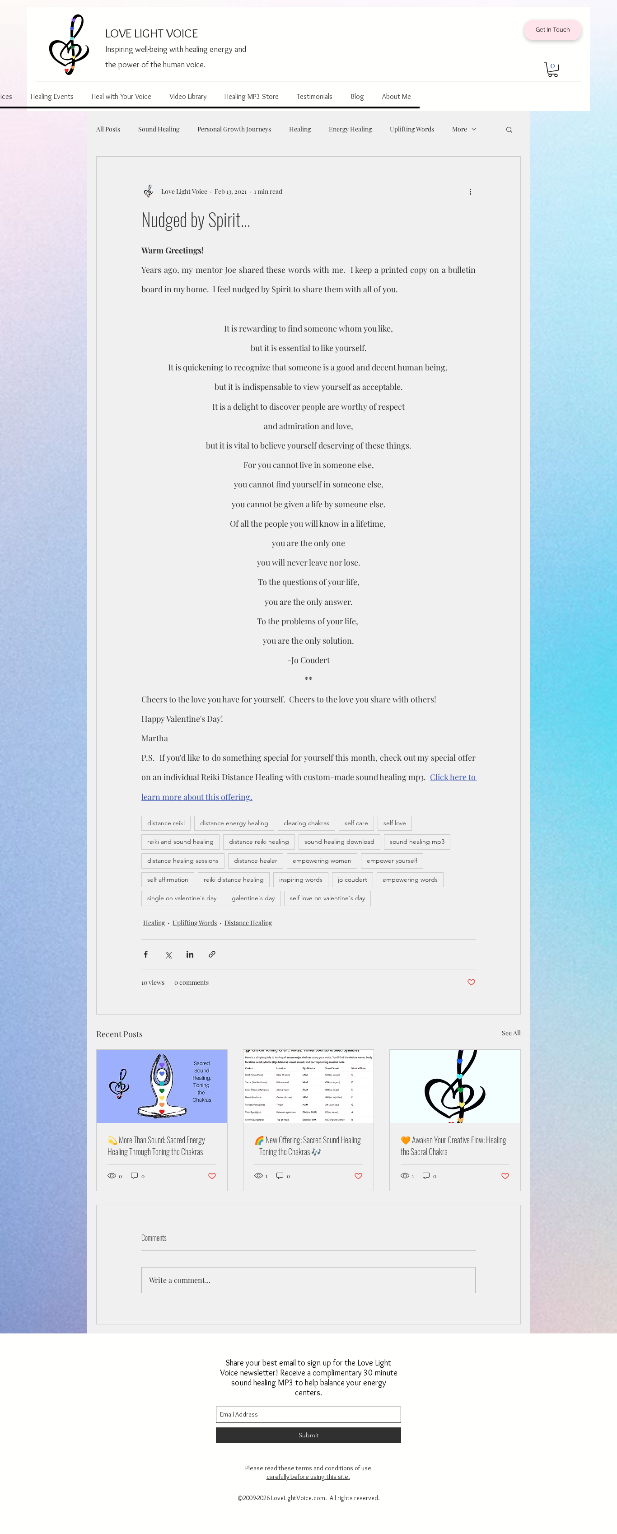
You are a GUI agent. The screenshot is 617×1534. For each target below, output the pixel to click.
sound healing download (339, 841)
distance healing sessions (183, 860)
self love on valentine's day (327, 898)
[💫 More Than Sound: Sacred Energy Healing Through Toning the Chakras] (162, 1086)
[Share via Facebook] (145, 954)
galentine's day (253, 898)
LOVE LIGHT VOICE (151, 33)
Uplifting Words (412, 129)
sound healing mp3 (417, 841)
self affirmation (167, 879)
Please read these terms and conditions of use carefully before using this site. (308, 1472)
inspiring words (301, 879)
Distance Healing (248, 922)
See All (511, 1033)
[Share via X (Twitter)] (168, 954)
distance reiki (166, 823)
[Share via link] (212, 954)
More (459, 129)
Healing (300, 129)
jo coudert (352, 879)
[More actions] (470, 191)
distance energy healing (234, 823)
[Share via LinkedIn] (190, 954)
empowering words (410, 879)
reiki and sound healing (180, 841)
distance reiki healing (259, 841)
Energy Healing (350, 129)
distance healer (255, 860)
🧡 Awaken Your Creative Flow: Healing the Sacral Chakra (453, 1145)
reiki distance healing (234, 879)
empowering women (322, 860)
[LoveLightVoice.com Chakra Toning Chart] (308, 1086)
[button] (553, 69)
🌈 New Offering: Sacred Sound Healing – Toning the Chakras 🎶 (307, 1145)
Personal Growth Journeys (234, 129)
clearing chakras (306, 823)
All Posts (108, 129)
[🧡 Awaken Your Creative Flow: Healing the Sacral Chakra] (455, 1086)
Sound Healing (158, 129)
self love (394, 823)
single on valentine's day (181, 898)
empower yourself (392, 860)
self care (356, 823)
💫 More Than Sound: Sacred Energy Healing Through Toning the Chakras (156, 1145)
